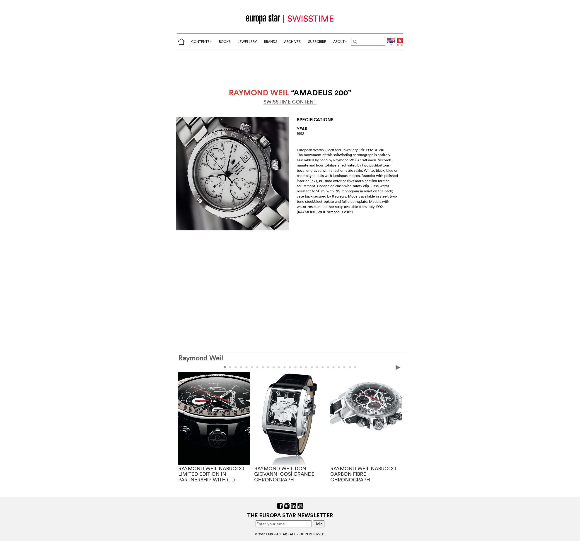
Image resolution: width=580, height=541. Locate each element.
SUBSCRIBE (317, 41)
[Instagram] (287, 505)
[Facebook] (280, 505)
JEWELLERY (247, 41)
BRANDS (270, 41)
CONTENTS (200, 41)
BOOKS (225, 41)
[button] (224, 367)
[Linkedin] (293, 505)
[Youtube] (300, 505)
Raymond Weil (200, 358)
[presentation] (181, 367)
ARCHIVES (292, 41)
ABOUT (339, 41)
